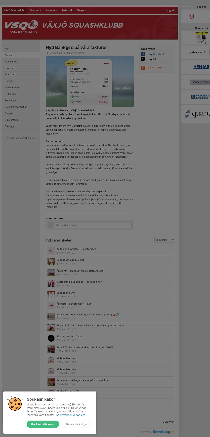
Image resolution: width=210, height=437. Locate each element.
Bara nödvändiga (76, 424)
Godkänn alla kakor (43, 424)
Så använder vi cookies (70, 415)
